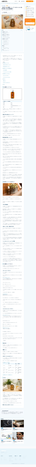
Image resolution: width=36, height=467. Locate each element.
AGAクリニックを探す (30, 1)
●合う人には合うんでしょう (6, 43)
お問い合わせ (24, 457)
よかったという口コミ (6, 75)
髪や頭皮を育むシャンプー (6, 66)
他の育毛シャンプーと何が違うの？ (7, 68)
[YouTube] (5, 453)
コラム (3, 3)
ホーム (1, 3)
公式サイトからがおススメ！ (6, 47)
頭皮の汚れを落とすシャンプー (7, 64)
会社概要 (20, 457)
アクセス (20, 458)
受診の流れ (10, 458)
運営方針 (16, 457)
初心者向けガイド (5, 459)
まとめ (3, 49)
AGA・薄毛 (27, 28)
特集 (19, 1)
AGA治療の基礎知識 (11, 457)
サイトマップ (24, 458)
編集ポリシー (16, 458)
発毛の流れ (10, 459)
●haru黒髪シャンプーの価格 (6, 48)
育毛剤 (29, 28)
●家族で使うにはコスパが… (6, 44)
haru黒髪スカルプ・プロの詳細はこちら (7, 374)
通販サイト (4, 46)
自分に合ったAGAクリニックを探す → (30, 23)
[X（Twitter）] (1, 453)
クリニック (29, 30)
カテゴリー (16, 1)
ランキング (32, 29)
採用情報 (20, 459)
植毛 (26, 29)
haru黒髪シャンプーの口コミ (6, 73)
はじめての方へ (23, 1)
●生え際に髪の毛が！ (5, 41)
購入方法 (3, 45)
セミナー (4, 457)
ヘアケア (5, 3)
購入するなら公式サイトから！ (6, 50)
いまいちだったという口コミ (6, 42)
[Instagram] (4, 453)
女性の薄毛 (33, 28)
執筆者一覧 (16, 459)
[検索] (34, 1)
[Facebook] (2, 453)
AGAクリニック (5, 458)
